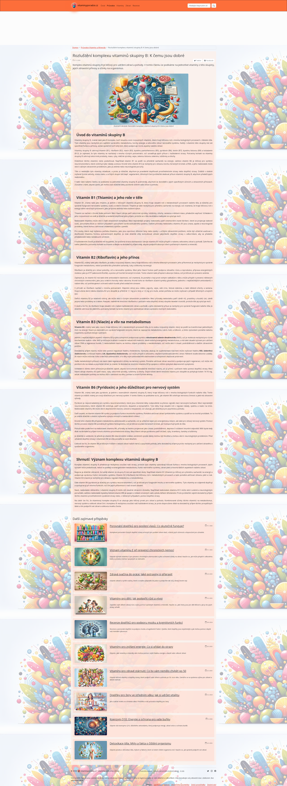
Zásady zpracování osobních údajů (166, 771)
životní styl (211, 784)
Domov (75, 47)
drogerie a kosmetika (180, 784)
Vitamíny (120, 5)
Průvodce (111, 5)
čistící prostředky (198, 784)
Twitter (198, 60)
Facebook (209, 60)
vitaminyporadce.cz (88, 5)
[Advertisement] (143, 28)
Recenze (136, 5)
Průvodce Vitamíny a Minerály (93, 47)
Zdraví (128, 5)
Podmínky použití (146, 771)
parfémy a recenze (162, 784)
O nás (182, 771)
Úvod (103, 5)
